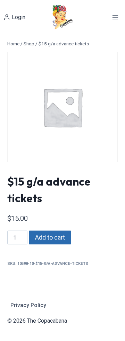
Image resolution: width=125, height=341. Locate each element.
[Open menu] (115, 17)
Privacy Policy (28, 305)
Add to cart (50, 237)
